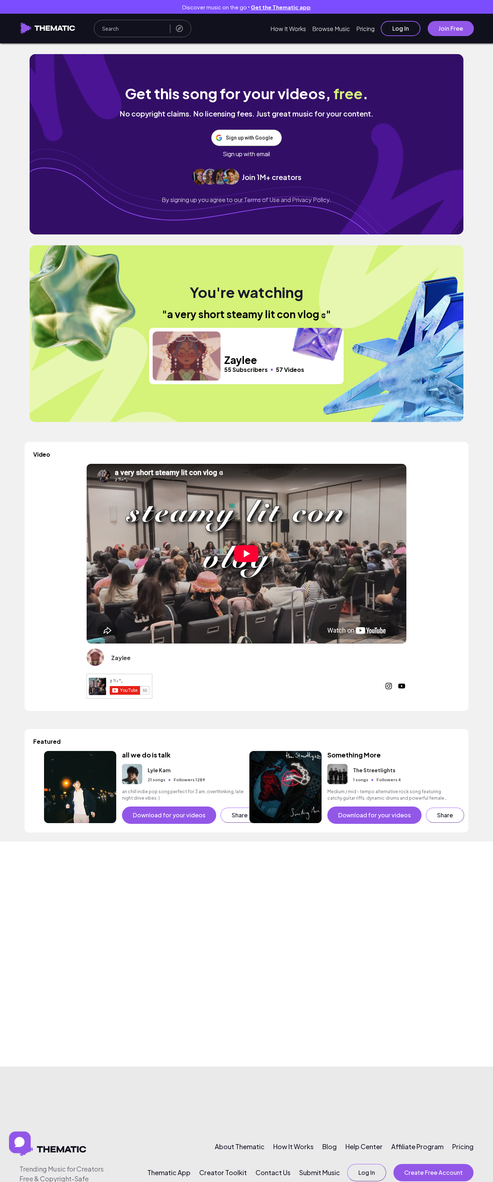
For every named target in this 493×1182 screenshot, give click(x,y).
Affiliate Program (417, 1147)
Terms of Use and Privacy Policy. (287, 199)
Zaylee (121, 658)
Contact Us (273, 1173)
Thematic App (169, 1173)
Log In (400, 28)
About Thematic (240, 1147)
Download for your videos (169, 815)
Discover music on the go (246, 7)
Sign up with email (246, 154)
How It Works (288, 28)
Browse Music (331, 28)
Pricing (365, 28)
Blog (329, 1147)
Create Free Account (433, 1172)
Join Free (451, 28)
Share (240, 815)
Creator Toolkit (223, 1173)
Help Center (364, 1147)
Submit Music (319, 1173)
